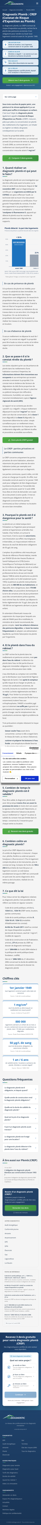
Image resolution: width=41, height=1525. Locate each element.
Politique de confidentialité (12, 1513)
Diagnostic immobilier (16, 10)
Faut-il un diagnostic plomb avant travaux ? (18, 1128)
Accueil (5, 10)
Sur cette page (10, 97)
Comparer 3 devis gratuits (22, 158)
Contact (5, 1506)
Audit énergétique (11, 1225)
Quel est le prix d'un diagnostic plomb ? (17, 1118)
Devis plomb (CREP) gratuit (22, 440)
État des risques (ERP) (29, 1448)
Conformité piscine (11, 1229)
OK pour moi (30, 778)
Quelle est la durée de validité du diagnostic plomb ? (18, 1108)
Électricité (8, 1250)
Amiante (8, 1233)
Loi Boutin (8, 1263)
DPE (6, 1242)
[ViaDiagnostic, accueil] (20, 1418)
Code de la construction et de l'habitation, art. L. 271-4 (20, 1296)
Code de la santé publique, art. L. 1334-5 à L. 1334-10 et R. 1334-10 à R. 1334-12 (19, 1277)
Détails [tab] (19, 753)
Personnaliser (10, 778)
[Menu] (37, 3)
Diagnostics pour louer (11, 1469)
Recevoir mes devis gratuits (22, 831)
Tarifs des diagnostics (10, 1473)
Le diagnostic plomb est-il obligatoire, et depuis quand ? (16, 1089)
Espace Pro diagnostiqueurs (12, 1499)
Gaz (6, 1255)
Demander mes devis (20, 1208)
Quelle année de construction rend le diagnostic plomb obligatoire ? (18, 1098)
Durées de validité (9, 1476)
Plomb (5, 1451)
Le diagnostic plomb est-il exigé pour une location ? (17, 1138)
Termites (25, 1444)
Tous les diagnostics (29, 1451)
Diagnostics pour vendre (11, 1465)
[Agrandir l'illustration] (20, 250)
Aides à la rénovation (10, 1484)
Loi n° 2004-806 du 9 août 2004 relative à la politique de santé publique (18, 1306)
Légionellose (9, 1259)
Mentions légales (9, 1510)
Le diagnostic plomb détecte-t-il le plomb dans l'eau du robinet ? (18, 1147)
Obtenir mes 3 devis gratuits (19, 80)
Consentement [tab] (7, 753)
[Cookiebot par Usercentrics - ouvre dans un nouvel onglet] (29, 748)
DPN (6, 1246)
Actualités (6, 1502)
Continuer (19, 1395)
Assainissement (10, 1238)
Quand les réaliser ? (10, 1480)
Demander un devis (9, 1495)
